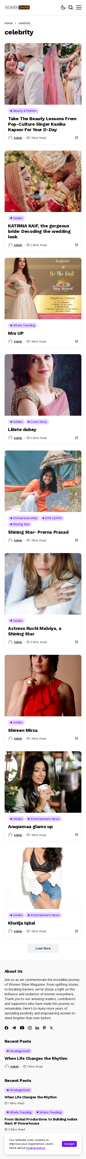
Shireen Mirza (23, 730)
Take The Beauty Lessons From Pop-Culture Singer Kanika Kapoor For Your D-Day (42, 124)
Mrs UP (16, 333)
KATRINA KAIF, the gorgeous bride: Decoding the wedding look (39, 231)
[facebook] (6, 1028)
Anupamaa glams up (30, 826)
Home (9, 23)
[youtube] (22, 1027)
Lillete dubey (22, 429)
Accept (69, 1144)
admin (18, 138)
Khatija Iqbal (21, 923)
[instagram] (30, 1028)
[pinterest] (44, 1028)
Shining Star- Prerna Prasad (38, 532)
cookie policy (35, 1148)
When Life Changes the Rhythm (36, 1058)
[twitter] (51, 1027)
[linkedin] (37, 1027)
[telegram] (14, 1027)
